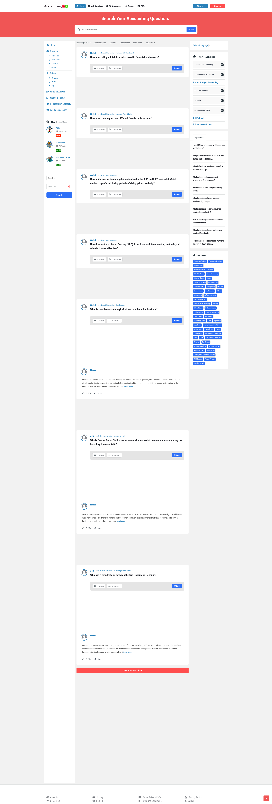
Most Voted (137, 43)
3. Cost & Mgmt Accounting (108, 175)
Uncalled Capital (199, 363)
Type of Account (210, 359)
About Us (54, 797)
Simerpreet (60, 143)
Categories (55, 78)
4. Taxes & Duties (201, 90)
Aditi (92, 436)
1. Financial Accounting (107, 53)
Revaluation (206, 342)
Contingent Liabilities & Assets (125, 53)
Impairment (217, 321)
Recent (53, 67)
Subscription (210, 350)
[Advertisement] (132, 93)
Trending (55, 64)
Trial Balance (198, 359)
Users (54, 82)
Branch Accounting (212, 274)
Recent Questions (83, 43)
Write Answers (115, 6)
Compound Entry (199, 287)
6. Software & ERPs (202, 110)
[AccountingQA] (58, 6)
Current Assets (198, 291)
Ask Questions (97, 6)
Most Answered (100, 43)
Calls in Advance (199, 278)
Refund (99, 801)
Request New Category (60, 104)
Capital (209, 278)
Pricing (99, 797)
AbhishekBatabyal (63, 157)
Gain (209, 321)
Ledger (218, 329)
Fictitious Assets (210, 308)
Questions (54, 51)
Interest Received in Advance (212, 325)
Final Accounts (198, 312)
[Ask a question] (266, 798)
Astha (58, 128)
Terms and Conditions (152, 801)
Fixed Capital (208, 316)
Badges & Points (57, 97)
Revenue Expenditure (200, 346)
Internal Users (198, 329)
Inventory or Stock (119, 436)
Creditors (220, 287)
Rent (201, 338)
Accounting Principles (215, 261)
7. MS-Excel (198, 118)
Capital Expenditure (200, 282)
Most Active (56, 60)
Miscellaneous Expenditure (213, 333)
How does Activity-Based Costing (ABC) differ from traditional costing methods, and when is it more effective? (135, 246)
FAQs (143, 6)
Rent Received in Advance (213, 338)
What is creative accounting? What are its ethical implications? (124, 309)
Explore (131, 6)
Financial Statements (212, 312)
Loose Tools (198, 333)
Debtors (219, 291)
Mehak (93, 53)
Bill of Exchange (199, 274)
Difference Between (210, 295)
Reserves (196, 342)
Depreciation (198, 295)
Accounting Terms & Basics (124, 114)
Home (82, 6)
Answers (113, 43)
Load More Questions (132, 670)
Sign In (200, 6)
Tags (53, 86)
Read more (128, 386)
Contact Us (55, 801)
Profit (195, 338)
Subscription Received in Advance (204, 355)
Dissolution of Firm (200, 299)
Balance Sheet (198, 265)
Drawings (215, 304)
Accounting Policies (200, 261)
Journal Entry (209, 329)
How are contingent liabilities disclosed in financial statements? (124, 57)
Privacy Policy (195, 797)
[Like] (83, 393)
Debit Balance (210, 291)
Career (191, 801)
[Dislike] (90, 393)
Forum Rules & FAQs (152, 797)
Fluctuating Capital (199, 321)
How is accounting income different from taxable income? (121, 118)
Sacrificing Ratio (199, 350)
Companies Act (213, 282)
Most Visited (125, 43)
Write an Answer (57, 91)
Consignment (211, 287)
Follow (53, 73)
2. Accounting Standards (204, 74)
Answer (177, 68)
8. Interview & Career (202, 124)
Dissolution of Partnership (202, 304)
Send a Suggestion (58, 110)
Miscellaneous (120, 305)
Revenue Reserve (214, 346)
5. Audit (198, 100)
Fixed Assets (198, 316)
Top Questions (199, 137)
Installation (197, 325)
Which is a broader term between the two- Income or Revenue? (123, 575)
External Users (198, 308)
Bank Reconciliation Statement (203, 270)
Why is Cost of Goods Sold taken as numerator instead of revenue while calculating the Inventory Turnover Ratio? (136, 442)
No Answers (150, 43)
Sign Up (217, 6)
